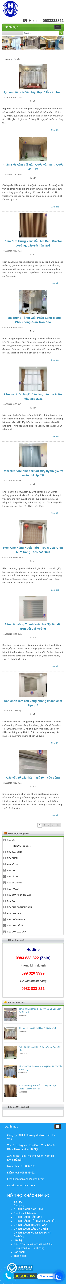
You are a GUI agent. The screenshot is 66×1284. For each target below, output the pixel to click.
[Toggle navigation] (57, 27)
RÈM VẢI (11, 840)
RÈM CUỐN (12, 858)
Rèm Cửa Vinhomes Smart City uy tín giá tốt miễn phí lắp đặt (33, 473)
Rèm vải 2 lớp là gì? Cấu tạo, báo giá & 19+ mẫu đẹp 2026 (33, 396)
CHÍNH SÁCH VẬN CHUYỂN (31, 1228)
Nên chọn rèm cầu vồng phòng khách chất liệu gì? (33, 703)
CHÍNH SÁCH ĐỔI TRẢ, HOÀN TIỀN (35, 1221)
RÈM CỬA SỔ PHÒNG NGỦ (19, 907)
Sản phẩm (19, 1252)
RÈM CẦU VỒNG (14, 852)
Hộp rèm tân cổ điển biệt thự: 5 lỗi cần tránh (33, 92)
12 (58, 825)
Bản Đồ (18, 1201)
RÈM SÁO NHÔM (14, 883)
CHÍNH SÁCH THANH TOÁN (31, 1225)
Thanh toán (20, 1255)
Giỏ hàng (19, 1236)
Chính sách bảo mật (25, 1213)
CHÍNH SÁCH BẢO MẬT (28, 1217)
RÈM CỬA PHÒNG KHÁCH (19, 895)
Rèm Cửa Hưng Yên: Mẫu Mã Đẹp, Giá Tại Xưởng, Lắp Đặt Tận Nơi (33, 243)
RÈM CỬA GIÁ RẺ (15, 926)
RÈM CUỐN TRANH (16, 919)
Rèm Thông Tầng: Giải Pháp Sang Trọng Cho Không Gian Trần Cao (33, 320)
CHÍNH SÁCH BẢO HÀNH (29, 1209)
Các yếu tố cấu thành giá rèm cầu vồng (33, 777)
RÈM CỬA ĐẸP (14, 913)
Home (7, 59)
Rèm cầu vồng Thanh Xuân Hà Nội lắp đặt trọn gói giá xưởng (33, 626)
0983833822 (53, 20)
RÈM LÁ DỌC (13, 877)
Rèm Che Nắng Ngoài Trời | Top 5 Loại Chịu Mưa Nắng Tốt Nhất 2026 (33, 550)
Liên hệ (18, 1240)
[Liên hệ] (8, 1275)
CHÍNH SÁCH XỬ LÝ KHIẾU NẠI (33, 1232)
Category (19, 1205)
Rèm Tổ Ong (12, 864)
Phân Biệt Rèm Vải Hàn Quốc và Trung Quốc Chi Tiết (33, 167)
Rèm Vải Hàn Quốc (22, 846)
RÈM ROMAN (13, 889)
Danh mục (11, 27)
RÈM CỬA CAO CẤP (16, 932)
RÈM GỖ (11, 870)
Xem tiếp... (55, 130)
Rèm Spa (11, 901)
